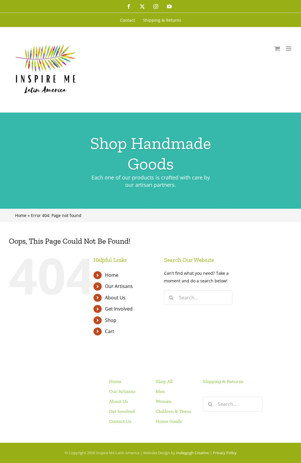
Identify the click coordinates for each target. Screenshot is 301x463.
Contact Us (120, 421)
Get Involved (119, 309)
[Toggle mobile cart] (277, 48)
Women (163, 401)
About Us (115, 297)
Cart (109, 331)
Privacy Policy (225, 452)
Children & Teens (173, 411)
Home (20, 215)
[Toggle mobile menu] (289, 48)
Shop (110, 320)
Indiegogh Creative (192, 452)
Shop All (164, 381)
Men (160, 391)
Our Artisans (119, 286)
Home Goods (169, 421)
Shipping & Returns (223, 381)
